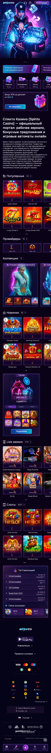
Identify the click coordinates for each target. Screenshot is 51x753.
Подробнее (21, 431)
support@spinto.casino (26, 708)
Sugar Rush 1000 (16, 593)
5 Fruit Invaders (15, 576)
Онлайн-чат (22, 711)
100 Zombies (14, 587)
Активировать (15, 107)
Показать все (40, 702)
